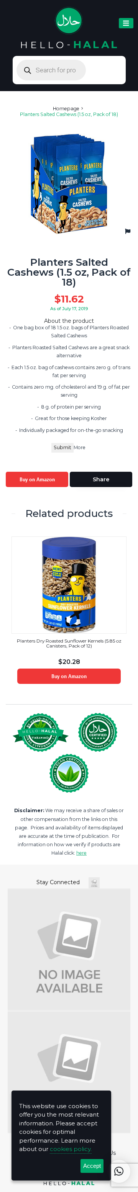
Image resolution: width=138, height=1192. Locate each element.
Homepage (66, 108)
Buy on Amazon (37, 479)
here (81, 853)
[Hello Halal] (69, 28)
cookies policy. (71, 1149)
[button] (118, 1171)
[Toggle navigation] (126, 23)
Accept (92, 1166)
